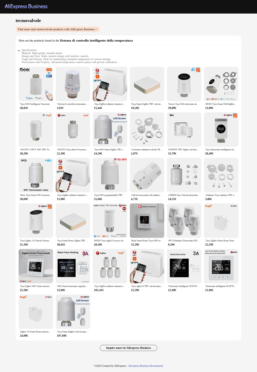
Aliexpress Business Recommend (145, 365)
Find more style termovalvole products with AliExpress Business (56, 29)
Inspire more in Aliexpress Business (128, 347)
